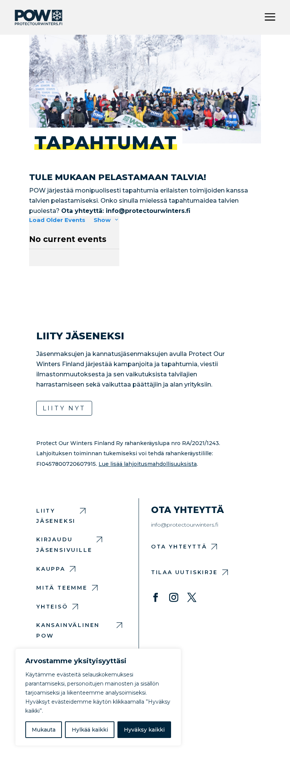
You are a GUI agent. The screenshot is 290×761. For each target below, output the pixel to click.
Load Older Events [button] (57, 219)
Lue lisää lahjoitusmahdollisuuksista (148, 464)
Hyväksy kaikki (144, 729)
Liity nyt (64, 408)
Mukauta (44, 729)
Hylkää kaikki (90, 729)
